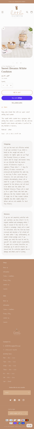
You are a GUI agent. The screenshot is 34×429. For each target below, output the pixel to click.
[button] (2, 12)
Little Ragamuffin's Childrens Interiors (15, 426)
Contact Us (6, 284)
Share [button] (5, 107)
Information (6, 272)
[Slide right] (21, 63)
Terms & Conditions (8, 276)
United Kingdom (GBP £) (16, 413)
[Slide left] (13, 63)
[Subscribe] (28, 392)
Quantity (3, 81)
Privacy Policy (7, 280)
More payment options (17, 102)
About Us (5, 267)
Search (5, 289)
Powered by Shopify (25, 426)
